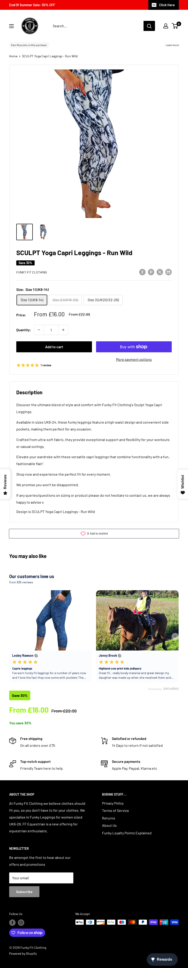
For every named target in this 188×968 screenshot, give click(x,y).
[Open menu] (11, 26)
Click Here (167, 5)
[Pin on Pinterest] (151, 271)
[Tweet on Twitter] (160, 271)
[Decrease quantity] (39, 330)
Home (13, 56)
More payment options (134, 359)
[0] (175, 26)
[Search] (149, 26)
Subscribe (24, 891)
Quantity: (23, 330)
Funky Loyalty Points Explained (127, 833)
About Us (109, 825)
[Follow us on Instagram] (21, 922)
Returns (108, 818)
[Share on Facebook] (142, 271)
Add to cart (54, 347)
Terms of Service (115, 810)
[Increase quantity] (63, 330)
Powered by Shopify (23, 953)
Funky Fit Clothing (31, 272)
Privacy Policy (113, 803)
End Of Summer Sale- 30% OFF (32, 5)
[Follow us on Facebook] (12, 922)
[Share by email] (168, 271)
